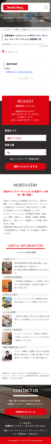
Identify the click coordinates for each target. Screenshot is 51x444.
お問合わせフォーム (25, 411)
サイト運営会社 (19, 434)
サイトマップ (20, 430)
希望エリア (10, 130)
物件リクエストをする (25, 166)
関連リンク (8, 430)
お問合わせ (33, 434)
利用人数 (9, 144)
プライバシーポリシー (38, 430)
